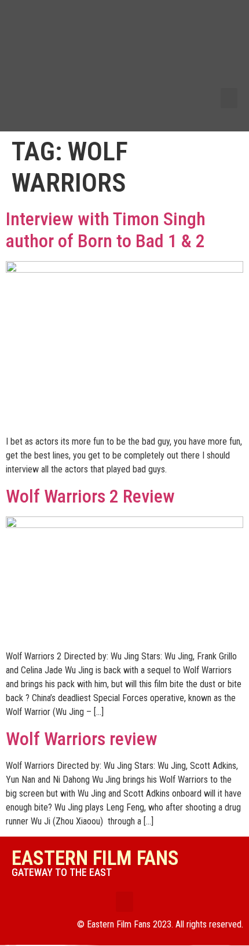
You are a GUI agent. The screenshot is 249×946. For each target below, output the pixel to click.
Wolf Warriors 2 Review (90, 496)
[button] (229, 98)
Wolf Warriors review (82, 739)
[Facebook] (219, 20)
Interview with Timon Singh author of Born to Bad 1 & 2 (106, 230)
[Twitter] (219, 38)
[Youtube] (219, 57)
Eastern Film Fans (95, 858)
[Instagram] (219, 76)
